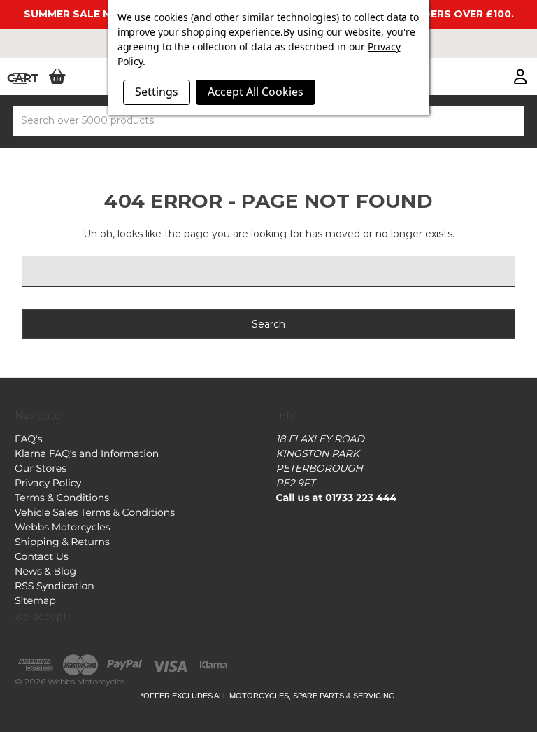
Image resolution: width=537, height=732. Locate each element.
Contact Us (42, 556)
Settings (156, 91)
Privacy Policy (48, 483)
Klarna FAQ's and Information (87, 453)
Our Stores (40, 468)
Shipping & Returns (62, 541)
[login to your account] (520, 77)
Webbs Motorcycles (62, 527)
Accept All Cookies (255, 91)
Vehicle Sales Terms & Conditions (95, 512)
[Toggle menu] (19, 78)
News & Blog (45, 571)
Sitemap (35, 600)
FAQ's (28, 438)
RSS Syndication (54, 585)
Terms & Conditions (62, 497)
